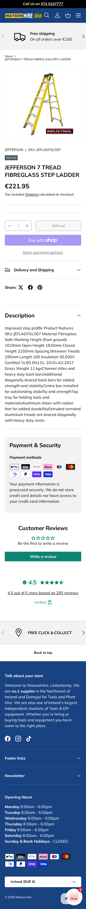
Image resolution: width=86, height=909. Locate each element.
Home (9, 56)
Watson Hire (23, 897)
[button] (68, 15)
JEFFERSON (14, 150)
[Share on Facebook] (30, 287)
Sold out (58, 225)
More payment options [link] (43, 252)
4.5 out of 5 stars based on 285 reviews (43, 592)
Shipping (31, 194)
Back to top (43, 652)
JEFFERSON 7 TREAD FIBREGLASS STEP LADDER (38, 59)
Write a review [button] (43, 556)
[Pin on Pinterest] (40, 287)
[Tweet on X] (21, 287)
